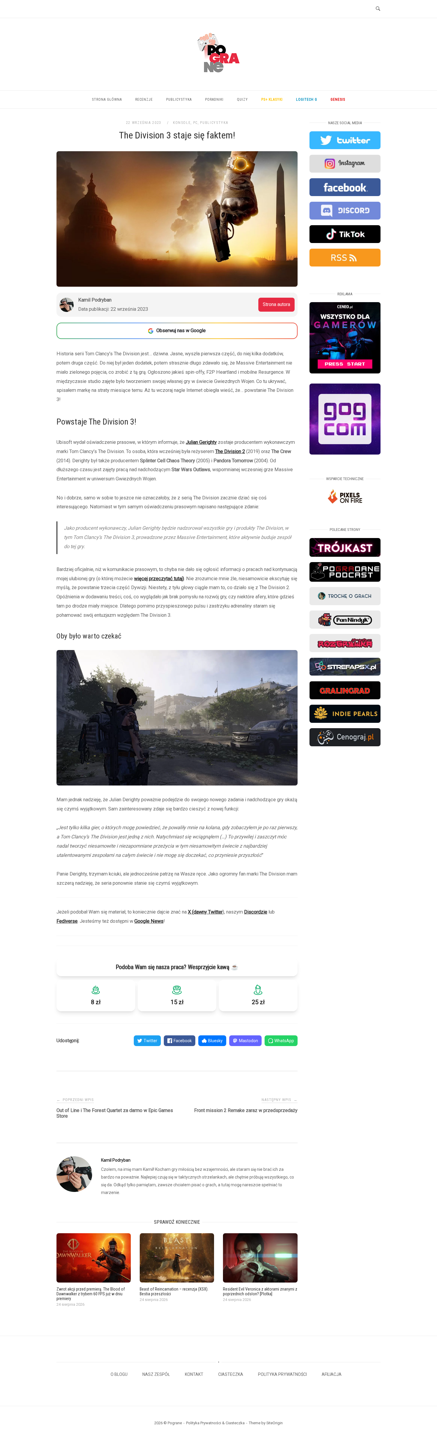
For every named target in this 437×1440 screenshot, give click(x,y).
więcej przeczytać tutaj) (159, 578)
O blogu (119, 1374)
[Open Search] (378, 9)
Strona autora (276, 304)
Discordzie (255, 912)
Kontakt (194, 1374)
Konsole (182, 123)
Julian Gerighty (201, 442)
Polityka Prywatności (282, 1374)
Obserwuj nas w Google (181, 330)
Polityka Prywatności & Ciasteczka (215, 1423)
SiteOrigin (274, 1423)
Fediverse (67, 921)
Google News (149, 921)
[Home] (218, 79)
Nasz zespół (156, 1374)
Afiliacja (332, 1374)
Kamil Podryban (116, 1160)
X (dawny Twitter (205, 912)
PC (195, 123)
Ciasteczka (230, 1374)
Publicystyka (179, 99)
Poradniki (214, 99)
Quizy (242, 99)
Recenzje (144, 99)
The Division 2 (230, 451)
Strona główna (107, 99)
